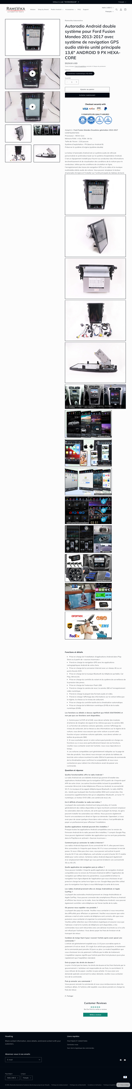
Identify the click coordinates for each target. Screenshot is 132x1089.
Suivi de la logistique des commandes (80, 1048)
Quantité (68, 78)
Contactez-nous (72, 1044)
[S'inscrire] (39, 1059)
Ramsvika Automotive (16, 1085)
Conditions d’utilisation (95, 1085)
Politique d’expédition (110, 1085)
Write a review (95, 1015)
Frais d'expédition (80, 66)
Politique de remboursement (60, 1085)
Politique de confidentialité (78, 1085)
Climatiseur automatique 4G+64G (79, 73)
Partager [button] (70, 996)
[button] (57, 9)
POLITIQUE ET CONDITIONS (77, 1041)
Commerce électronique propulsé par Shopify (36, 1085)
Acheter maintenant (87, 95)
